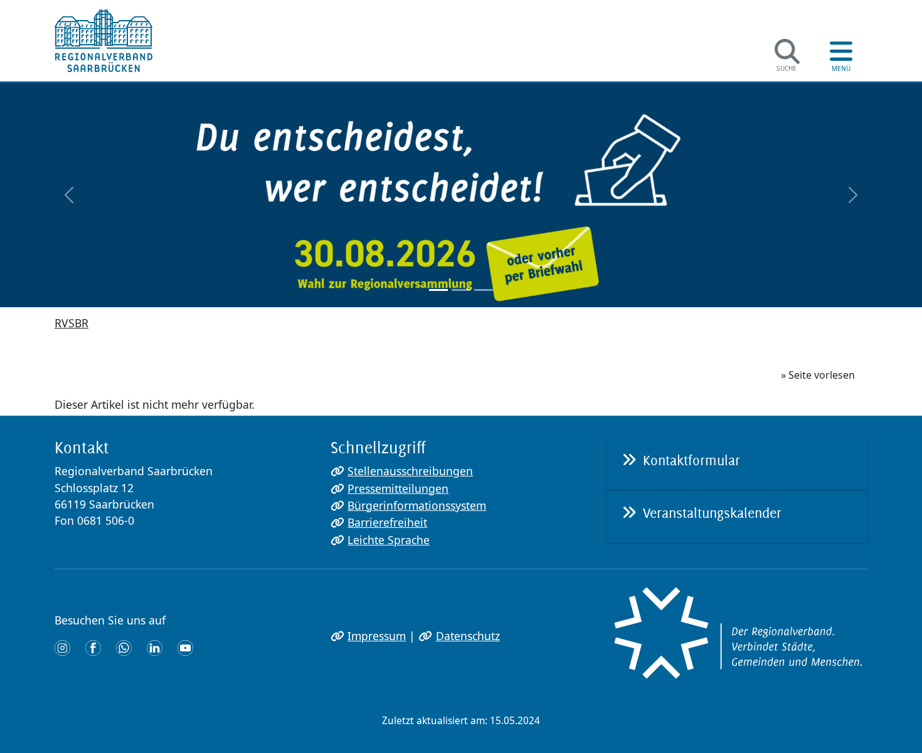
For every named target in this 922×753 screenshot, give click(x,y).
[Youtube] (185, 647)
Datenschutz (467, 635)
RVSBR (71, 322)
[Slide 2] (461, 290)
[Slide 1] (438, 290)
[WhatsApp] (124, 647)
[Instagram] (62, 647)
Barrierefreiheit (387, 522)
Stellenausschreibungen (410, 470)
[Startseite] (103, 40)
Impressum (376, 635)
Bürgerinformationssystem (416, 505)
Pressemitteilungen (397, 488)
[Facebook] (93, 647)
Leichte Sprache (388, 539)
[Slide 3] (483, 290)
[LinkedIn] (154, 647)
